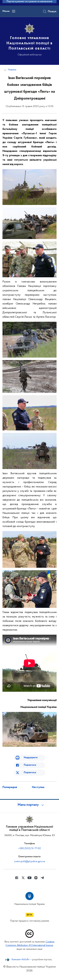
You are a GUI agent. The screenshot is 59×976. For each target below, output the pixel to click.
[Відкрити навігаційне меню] (13, 11)
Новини (12, 69)
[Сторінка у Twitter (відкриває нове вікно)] (23, 878)
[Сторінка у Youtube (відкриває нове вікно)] (29, 878)
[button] (29, 805)
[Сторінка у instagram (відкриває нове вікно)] (36, 878)
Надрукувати (31, 757)
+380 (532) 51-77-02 (29, 848)
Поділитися (30, 765)
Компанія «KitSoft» (21, 960)
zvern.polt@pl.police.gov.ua (29, 861)
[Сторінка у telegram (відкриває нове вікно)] (42, 878)
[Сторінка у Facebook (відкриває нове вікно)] (17, 878)
